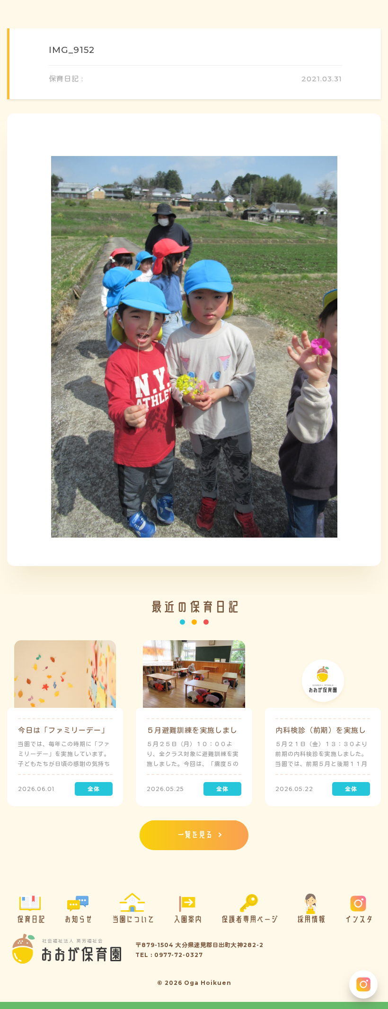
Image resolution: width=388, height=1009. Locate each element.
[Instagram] (363, 984)
